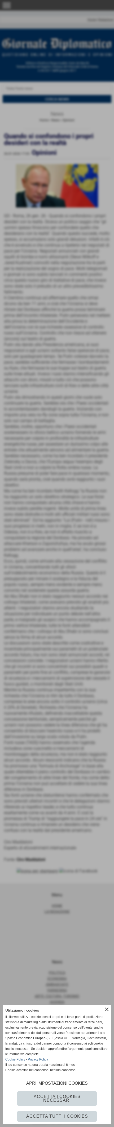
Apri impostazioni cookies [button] (57, 1083)
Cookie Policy (15, 1059)
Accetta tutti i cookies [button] (57, 1116)
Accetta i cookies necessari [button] (57, 1098)
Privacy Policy (38, 1059)
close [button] (107, 1009)
